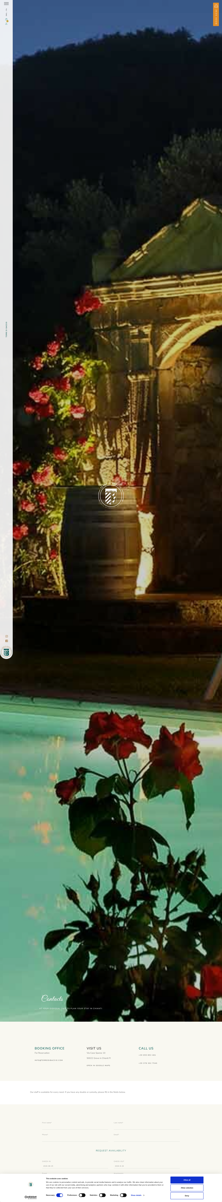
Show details (136, 1195)
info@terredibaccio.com (49, 1060)
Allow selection (187, 1188)
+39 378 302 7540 (148, 1063)
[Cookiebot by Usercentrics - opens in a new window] (31, 1197)
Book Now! (216, 16)
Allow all (186, 1180)
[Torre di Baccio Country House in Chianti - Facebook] (6, 1028)
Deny (187, 1196)
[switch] (82, 1195)
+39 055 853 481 (147, 1055)
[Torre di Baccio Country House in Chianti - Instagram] (6, 1023)
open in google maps (98, 1066)
